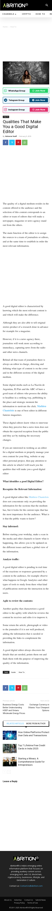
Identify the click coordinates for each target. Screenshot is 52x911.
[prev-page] (4, 772)
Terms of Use (32, 903)
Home (5, 27)
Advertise (18, 900)
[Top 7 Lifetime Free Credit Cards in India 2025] (10, 748)
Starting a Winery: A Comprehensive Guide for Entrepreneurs (31, 761)
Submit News (40, 900)
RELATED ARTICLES (15, 724)
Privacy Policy (19, 903)
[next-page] (9, 772)
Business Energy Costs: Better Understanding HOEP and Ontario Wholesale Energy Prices (14, 709)
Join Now (40, 90)
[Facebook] (5, 142)
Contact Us (28, 900)
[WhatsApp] (24, 142)
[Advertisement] (26, 45)
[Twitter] (12, 142)
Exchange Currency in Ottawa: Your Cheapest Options (38, 707)
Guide (13, 672)
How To (13, 27)
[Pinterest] (18, 142)
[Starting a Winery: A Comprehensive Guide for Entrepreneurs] (10, 761)
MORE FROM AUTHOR (35, 724)
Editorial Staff (11, 136)
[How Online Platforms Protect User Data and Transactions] (10, 735)
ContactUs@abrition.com (31, 886)
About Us (8, 900)
